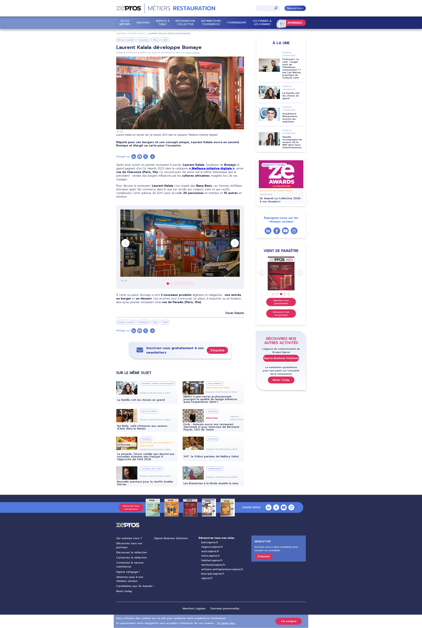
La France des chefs (152, 468)
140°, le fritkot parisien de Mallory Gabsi (211, 456)
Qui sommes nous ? (129, 538)
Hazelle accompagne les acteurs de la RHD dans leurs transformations (292, 142)
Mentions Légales (194, 609)
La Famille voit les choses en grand (141, 400)
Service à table (162, 22)
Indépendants (215, 468)
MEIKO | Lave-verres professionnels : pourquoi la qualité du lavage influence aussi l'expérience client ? (210, 399)
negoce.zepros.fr (212, 547)
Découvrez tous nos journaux (281, 313)
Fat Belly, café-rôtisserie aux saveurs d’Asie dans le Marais (142, 427)
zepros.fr (206, 578)
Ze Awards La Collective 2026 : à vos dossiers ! (281, 200)
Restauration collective (185, 22)
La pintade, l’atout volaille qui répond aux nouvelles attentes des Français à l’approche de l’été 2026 (145, 456)
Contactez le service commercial (129, 565)
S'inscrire (217, 350)
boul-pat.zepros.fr (212, 574)
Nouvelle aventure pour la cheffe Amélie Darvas (145, 483)
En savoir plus (226, 623)
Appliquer (276, 8)
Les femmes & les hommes (262, 22)
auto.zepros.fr (210, 551)
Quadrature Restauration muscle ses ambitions (289, 117)
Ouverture (143, 39)
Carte (165, 39)
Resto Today (281, 380)
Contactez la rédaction (131, 558)
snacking (121, 33)
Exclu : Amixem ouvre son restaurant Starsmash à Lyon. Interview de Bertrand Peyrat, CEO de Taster (211, 427)
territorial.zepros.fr (213, 565)
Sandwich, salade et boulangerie (158, 383)
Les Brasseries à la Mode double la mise (210, 483)
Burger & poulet (126, 39)
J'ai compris (288, 621)
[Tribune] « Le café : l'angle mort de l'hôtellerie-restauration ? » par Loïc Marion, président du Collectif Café (291, 68)
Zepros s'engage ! (128, 572)
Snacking (143, 23)
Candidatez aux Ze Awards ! (135, 586)
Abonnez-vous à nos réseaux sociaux (129, 579)
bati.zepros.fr (209, 542)
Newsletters (295, 8)
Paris (155, 39)
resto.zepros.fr (210, 556)
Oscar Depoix (192, 52)
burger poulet (137, 33)
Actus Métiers (124, 22)
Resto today (124, 591)
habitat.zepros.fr (212, 560)
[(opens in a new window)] (152, 156)
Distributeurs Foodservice (211, 22)
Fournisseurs (236, 23)
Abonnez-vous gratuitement (281, 302)
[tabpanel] (180, 245)
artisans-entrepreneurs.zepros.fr (222, 569)
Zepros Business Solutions (281, 358)
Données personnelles (225, 609)
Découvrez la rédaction (131, 552)
